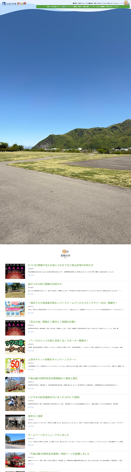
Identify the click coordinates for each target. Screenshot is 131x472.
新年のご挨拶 (35, 416)
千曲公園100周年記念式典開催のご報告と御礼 (53, 378)
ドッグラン (93, 6)
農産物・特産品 (77, 6)
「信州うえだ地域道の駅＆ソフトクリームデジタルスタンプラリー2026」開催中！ (73, 303)
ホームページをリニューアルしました (48, 435)
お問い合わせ (109, 6)
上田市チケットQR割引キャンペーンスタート (52, 359)
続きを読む (31, 275)
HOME (48, 6)
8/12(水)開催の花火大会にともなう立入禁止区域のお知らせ (60, 265)
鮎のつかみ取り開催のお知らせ (45, 284)
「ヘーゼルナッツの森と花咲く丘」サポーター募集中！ (58, 340)
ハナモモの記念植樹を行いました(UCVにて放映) (54, 397)
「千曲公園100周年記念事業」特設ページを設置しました (59, 454)
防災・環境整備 (101, 6)
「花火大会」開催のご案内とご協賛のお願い (52, 322)
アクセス (116, 6)
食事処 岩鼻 (86, 6)
